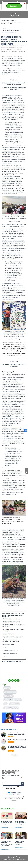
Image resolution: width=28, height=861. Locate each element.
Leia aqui (14, 6)
